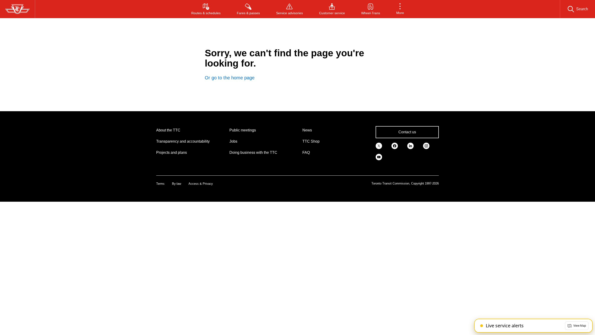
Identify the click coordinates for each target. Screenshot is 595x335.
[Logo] (17, 9)
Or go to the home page (230, 77)
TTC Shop (311, 141)
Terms (160, 183)
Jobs (233, 141)
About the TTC (168, 130)
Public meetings (242, 130)
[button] (400, 9)
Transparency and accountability (183, 141)
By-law (176, 183)
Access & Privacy (200, 183)
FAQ (306, 152)
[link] (379, 145)
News (307, 130)
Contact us (407, 132)
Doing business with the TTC (253, 152)
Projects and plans (171, 152)
